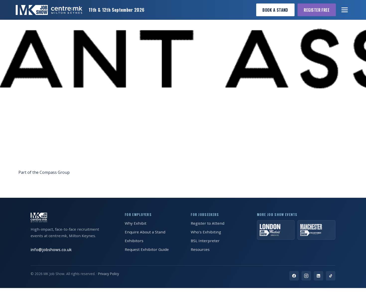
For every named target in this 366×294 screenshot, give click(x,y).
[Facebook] (294, 276)
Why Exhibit (135, 223)
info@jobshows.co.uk (51, 249)
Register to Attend (207, 223)
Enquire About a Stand (145, 231)
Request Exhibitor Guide (147, 249)
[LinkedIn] (318, 276)
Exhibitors (134, 240)
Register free (316, 10)
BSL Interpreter (205, 240)
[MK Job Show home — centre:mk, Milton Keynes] (49, 10)
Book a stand (275, 10)
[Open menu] (344, 9)
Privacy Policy (108, 273)
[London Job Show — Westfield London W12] (276, 230)
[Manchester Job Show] (316, 230)
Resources (200, 249)
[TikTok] (330, 276)
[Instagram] (306, 276)
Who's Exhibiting (206, 231)
